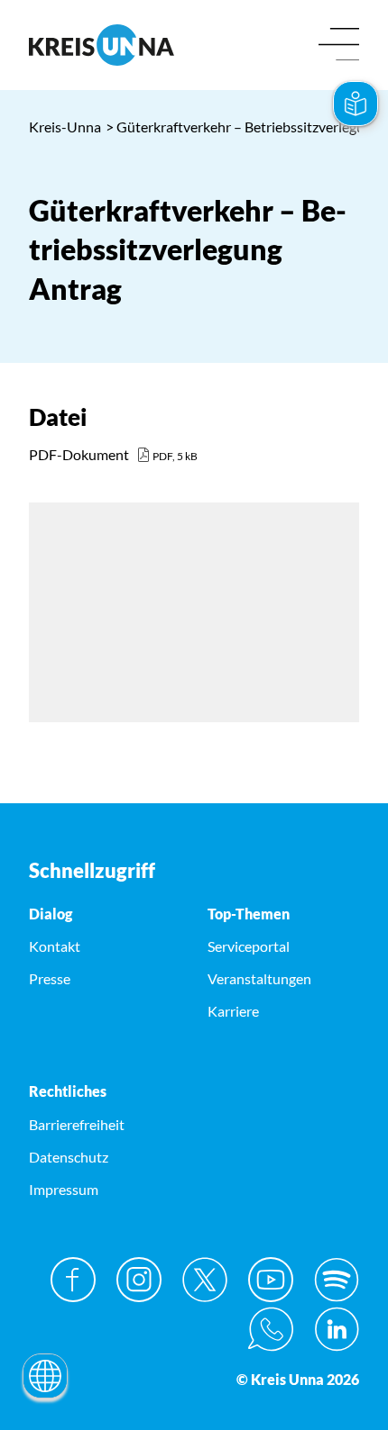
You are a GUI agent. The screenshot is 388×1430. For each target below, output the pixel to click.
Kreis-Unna (65, 126)
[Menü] (339, 45)
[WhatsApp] (270, 1329)
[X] (204, 1279)
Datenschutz (68, 1156)
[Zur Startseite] (104, 45)
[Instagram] (139, 1279)
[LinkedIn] (336, 1329)
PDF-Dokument (79, 454)
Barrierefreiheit (77, 1124)
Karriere (233, 1010)
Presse (49, 978)
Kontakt (54, 946)
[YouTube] (270, 1279)
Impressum (63, 1189)
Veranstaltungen (259, 978)
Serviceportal (249, 946)
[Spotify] (336, 1279)
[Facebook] (73, 1279)
